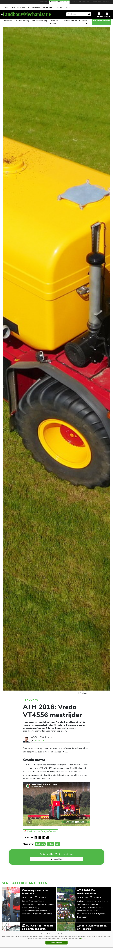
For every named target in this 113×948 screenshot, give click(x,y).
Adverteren (47, 7)
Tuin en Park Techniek (80, 2)
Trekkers (8, 20)
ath (57, 843)
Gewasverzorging (39, 20)
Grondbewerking (21, 20)
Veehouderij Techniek (100, 2)
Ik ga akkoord (56, 942)
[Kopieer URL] (48, 837)
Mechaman (43, 2)
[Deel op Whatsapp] (37, 837)
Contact (68, 7)
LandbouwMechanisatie (59, 2)
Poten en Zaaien (54, 22)
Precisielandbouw (72, 20)
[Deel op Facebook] (40, 837)
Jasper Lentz (40, 740)
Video (50, 843)
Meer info (83, 938)
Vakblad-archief (18, 7)
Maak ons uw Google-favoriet (42, 831)
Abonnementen (34, 7)
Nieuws (6, 7)
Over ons (58, 7)
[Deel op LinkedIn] (44, 837)
